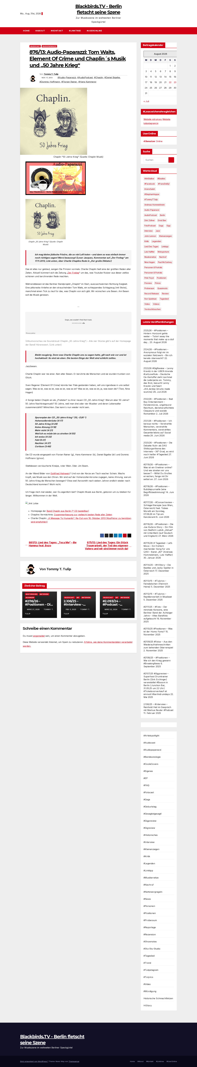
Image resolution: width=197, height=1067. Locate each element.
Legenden (156, 241)
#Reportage (150, 927)
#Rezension (150, 934)
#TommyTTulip (151, 199)
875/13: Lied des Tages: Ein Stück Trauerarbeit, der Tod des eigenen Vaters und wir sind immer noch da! (106, 545)
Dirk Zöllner (149, 220)
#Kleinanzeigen (151, 849)
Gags (161, 225)
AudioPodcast (150, 215)
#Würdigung (150, 991)
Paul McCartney (165, 262)
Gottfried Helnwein (60, 473)
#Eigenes (148, 771)
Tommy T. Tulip (51, 74)
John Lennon (150, 236)
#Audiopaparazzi (49, 46)
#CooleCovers (151, 764)
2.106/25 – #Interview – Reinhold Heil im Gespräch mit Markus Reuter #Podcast (158, 707)
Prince (158, 283)
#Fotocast (149, 792)
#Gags (147, 799)
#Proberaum (150, 920)
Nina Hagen (149, 262)
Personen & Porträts (153, 267)
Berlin (162, 215)
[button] (176, 30)
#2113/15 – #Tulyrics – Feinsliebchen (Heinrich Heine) (156, 583)
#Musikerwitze (151, 877)
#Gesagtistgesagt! (152, 813)
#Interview (44, 594)
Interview (148, 231)
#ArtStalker (149, 178)
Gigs (168, 225)
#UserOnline (94, 30)
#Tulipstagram (151, 970)
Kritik (146, 241)
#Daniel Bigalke (112, 77)
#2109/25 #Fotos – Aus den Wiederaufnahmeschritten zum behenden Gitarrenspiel (158, 644)
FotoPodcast (150, 225)
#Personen (149, 906)
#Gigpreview (150, 820)
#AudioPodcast (85, 77)
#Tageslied (149, 955)
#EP (78, 597)
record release (151, 293)
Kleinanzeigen (165, 236)
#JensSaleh (149, 189)
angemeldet (39, 636)
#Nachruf (149, 884)
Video (147, 304)
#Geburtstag (150, 806)
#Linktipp (148, 870)
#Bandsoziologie (152, 757)
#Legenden (30, 597)
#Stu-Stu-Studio (152, 948)
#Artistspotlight (151, 735)
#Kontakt (57, 30)
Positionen (161, 278)
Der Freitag (73, 272)
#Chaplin (98, 77)
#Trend (147, 963)
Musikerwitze (150, 257)
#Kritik (147, 856)
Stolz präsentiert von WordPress (34, 1061)
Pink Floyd (149, 278)
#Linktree (75, 30)
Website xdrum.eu (153, 119)
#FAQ (146, 785)
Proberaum (149, 288)
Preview (148, 283)
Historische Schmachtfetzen (158, 998)
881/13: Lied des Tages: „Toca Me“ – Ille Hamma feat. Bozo (53, 544)
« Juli (146, 101)
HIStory (148, 1005)
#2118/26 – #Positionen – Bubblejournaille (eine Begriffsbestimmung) (156, 489)
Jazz (158, 231)
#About (40, 30)
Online (153, 141)
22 (170, 82)
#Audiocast (35, 46)
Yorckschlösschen (152, 309)
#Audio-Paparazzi (67, 77)
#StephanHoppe (151, 194)
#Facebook (149, 184)
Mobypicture (163, 252)
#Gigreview (149, 828)
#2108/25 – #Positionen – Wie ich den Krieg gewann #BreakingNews (157, 660)
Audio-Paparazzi (151, 210)
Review (165, 293)
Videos (156, 304)
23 (175, 82)
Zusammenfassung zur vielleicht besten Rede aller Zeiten (83, 514)
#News (147, 899)
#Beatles (161, 178)
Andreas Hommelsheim (154, 205)
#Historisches (31, 594)
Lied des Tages (151, 246)
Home (26, 30)
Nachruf (162, 257)
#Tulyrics (148, 977)
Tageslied (164, 299)
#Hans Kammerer (87, 81)
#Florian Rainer (69, 81)
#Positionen (150, 913)
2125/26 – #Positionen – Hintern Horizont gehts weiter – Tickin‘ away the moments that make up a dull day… (159, 336)
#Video (147, 984)
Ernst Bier (162, 220)
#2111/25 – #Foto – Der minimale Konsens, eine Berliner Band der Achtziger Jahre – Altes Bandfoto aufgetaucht (158, 612)
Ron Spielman (150, 299)
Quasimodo (162, 288)
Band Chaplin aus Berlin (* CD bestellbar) (68, 511)
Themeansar (74, 1061)
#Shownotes (150, 941)
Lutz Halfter (149, 252)
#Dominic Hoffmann (50, 81)
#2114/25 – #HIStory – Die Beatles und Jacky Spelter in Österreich (159, 568)
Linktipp (165, 246)
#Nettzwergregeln (153, 892)
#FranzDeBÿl (163, 184)
